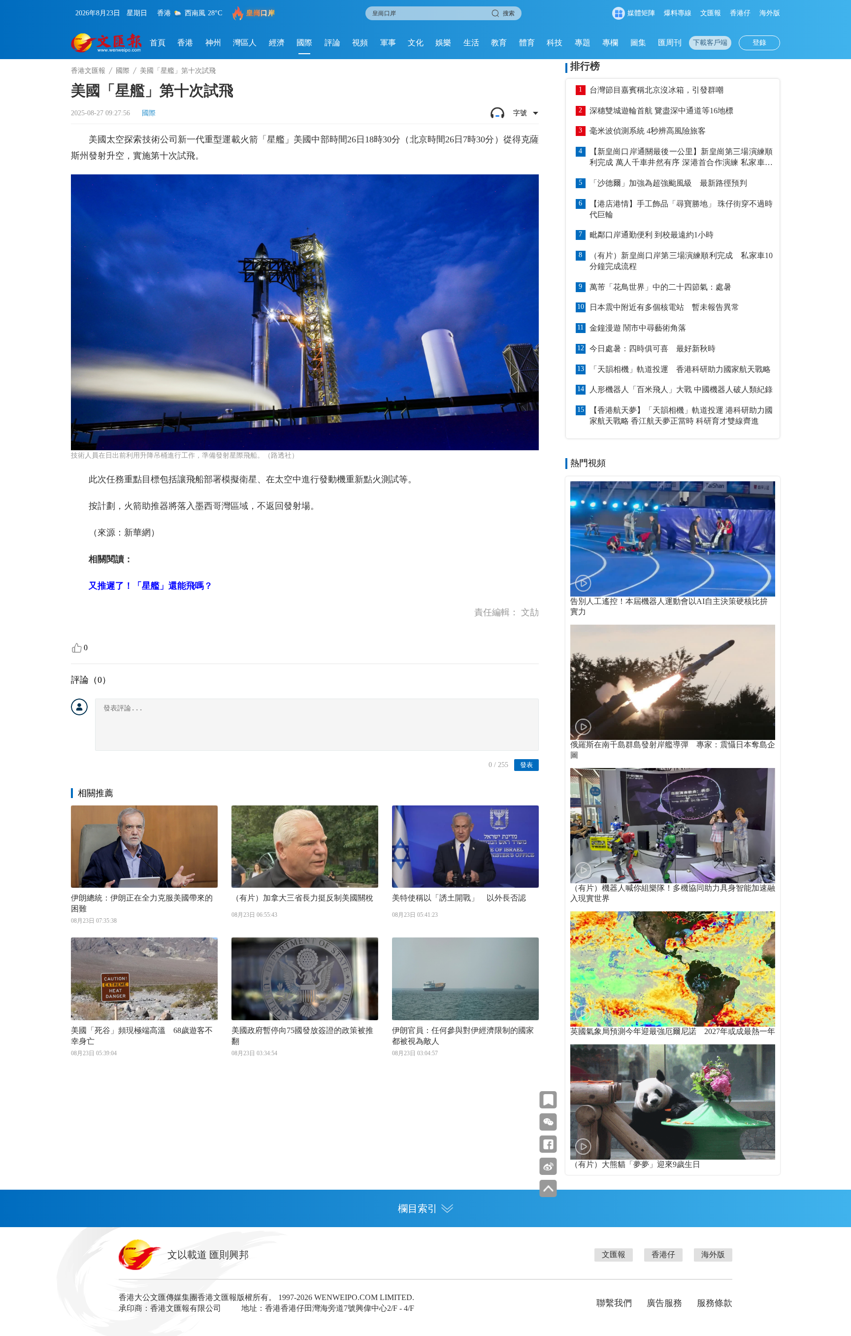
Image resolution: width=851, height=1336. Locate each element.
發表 (526, 764)
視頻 (360, 42)
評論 (332, 42)
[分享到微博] (548, 1166)
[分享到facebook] (548, 1144)
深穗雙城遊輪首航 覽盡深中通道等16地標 (661, 110)
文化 (416, 42)
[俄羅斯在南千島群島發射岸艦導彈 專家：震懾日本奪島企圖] (672, 682)
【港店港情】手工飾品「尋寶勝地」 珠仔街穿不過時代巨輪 (681, 209)
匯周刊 (670, 42)
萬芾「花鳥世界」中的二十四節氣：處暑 (660, 287)
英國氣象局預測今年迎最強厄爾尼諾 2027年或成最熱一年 (672, 1031)
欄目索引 (417, 1208)
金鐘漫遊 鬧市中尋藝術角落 (637, 328)
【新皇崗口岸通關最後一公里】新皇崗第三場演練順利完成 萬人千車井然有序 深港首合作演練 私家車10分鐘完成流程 (681, 157)
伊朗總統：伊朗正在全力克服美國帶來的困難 (142, 903)
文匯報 (710, 13)
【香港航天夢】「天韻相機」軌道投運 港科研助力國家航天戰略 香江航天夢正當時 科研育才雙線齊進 (681, 415)
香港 (185, 42)
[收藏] (548, 1099)
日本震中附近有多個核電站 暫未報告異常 (664, 307)
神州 (213, 42)
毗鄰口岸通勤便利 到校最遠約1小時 (651, 235)
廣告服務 (664, 1303)
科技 (554, 42)
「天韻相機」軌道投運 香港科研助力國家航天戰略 (680, 369)
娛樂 (443, 42)
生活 (471, 42)
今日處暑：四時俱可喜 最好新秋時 (652, 348)
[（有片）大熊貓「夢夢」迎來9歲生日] (672, 1102)
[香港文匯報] (106, 43)
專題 (582, 42)
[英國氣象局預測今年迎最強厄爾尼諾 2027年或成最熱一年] (672, 969)
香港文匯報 (88, 70)
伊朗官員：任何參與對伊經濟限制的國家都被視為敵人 (463, 1035)
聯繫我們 (614, 1303)
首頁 (157, 42)
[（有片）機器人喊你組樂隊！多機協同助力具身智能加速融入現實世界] (672, 825)
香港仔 (740, 13)
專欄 (610, 42)
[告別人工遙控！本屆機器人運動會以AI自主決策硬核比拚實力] (672, 539)
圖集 (638, 42)
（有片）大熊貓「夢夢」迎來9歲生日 (635, 1164)
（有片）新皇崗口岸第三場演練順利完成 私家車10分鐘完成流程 (681, 260)
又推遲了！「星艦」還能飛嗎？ (151, 586)
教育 (499, 42)
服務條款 (714, 1303)
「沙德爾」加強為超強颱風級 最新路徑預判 (668, 183)
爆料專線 (677, 13)
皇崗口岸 (260, 13)
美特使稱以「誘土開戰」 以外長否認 (459, 898)
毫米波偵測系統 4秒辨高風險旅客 (647, 131)
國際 (304, 42)
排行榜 (585, 66)
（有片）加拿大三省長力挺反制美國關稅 (302, 898)
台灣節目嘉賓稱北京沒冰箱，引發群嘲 (656, 90)
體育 (527, 42)
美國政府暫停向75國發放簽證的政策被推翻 (302, 1035)
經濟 (277, 42)
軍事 (388, 42)
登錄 (759, 42)
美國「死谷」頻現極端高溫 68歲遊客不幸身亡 (142, 1035)
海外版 (769, 13)
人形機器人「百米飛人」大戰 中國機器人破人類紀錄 (681, 389)
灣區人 (245, 42)
